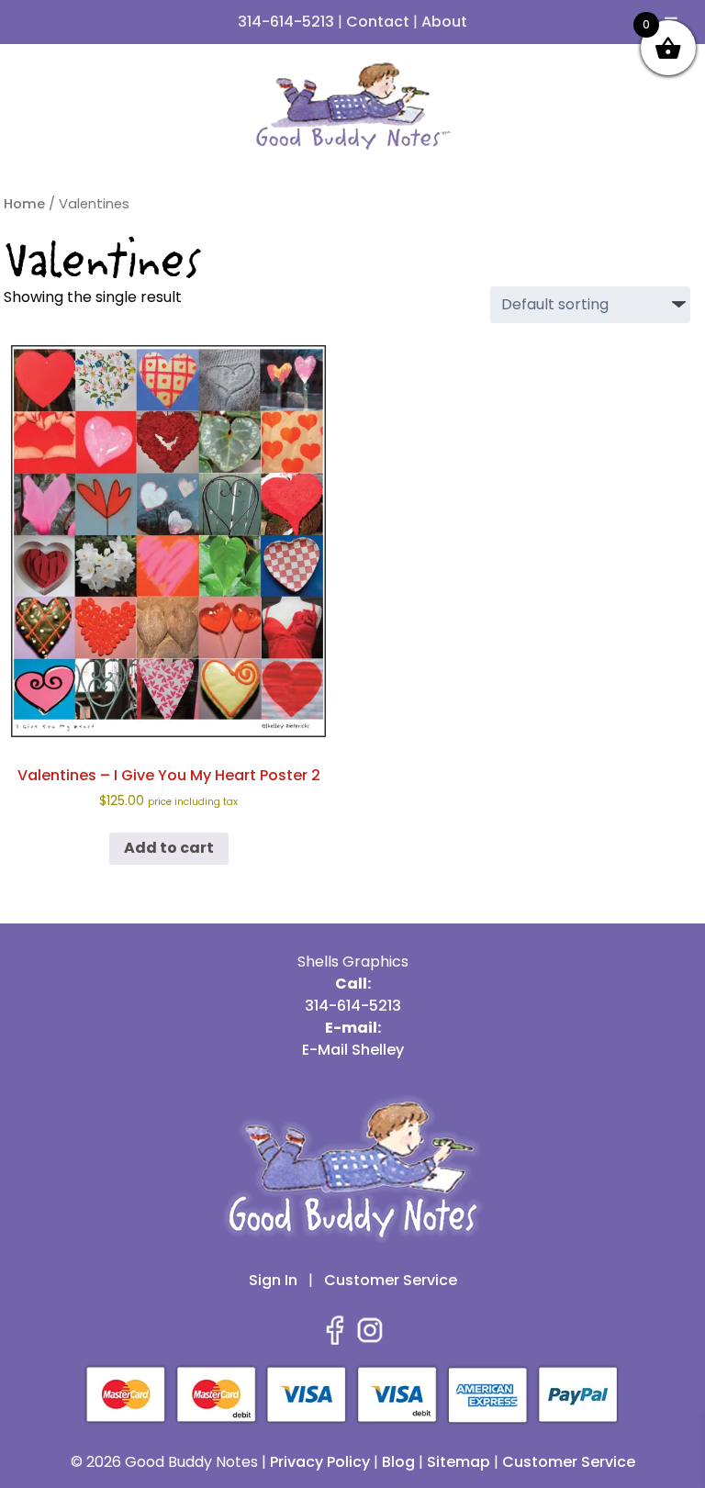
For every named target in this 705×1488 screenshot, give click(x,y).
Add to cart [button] (169, 847)
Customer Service (390, 1280)
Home (24, 204)
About (444, 21)
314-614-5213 (286, 21)
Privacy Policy (320, 1461)
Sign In (273, 1280)
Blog (398, 1461)
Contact (377, 21)
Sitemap (458, 1461)
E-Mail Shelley (353, 1049)
